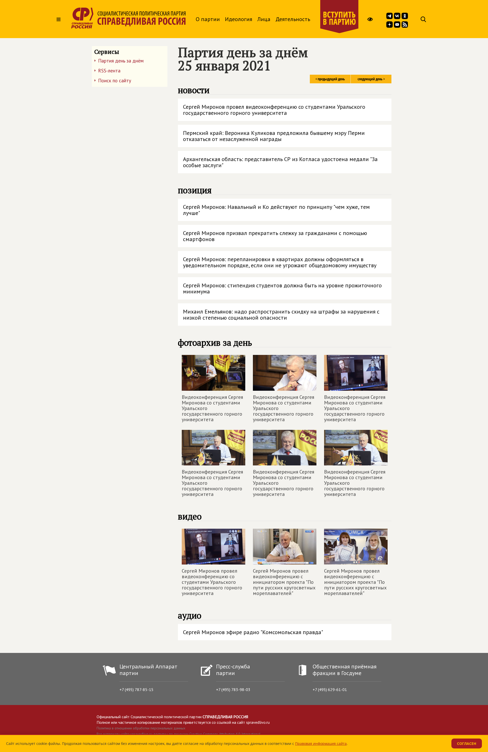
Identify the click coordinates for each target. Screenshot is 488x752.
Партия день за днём (121, 61)
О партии (208, 19)
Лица (263, 19)
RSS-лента (109, 71)
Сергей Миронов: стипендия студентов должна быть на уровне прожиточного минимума (282, 288)
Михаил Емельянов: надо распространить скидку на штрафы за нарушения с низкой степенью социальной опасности (281, 314)
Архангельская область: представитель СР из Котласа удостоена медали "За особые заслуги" (280, 162)
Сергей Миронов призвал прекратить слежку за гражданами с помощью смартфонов (275, 236)
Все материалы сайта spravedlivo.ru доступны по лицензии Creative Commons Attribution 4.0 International (179, 734)
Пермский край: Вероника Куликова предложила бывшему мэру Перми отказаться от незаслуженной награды (274, 136)
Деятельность (293, 19)
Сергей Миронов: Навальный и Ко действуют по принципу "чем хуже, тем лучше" (276, 209)
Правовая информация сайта (321, 743)
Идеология (238, 19)
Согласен (466, 743)
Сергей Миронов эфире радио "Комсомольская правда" (253, 632)
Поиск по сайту (114, 80)
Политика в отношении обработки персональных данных (141, 728)
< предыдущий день (330, 78)
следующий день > (371, 78)
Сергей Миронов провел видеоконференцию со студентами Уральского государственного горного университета (274, 109)
